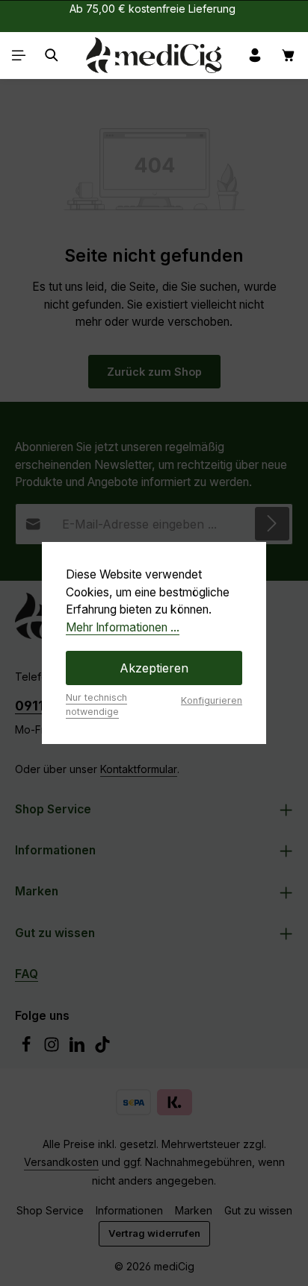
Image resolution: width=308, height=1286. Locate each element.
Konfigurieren (211, 700)
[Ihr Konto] (255, 55)
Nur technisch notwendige (96, 704)
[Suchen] (52, 55)
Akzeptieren (154, 668)
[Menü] (19, 55)
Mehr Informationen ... (122, 627)
